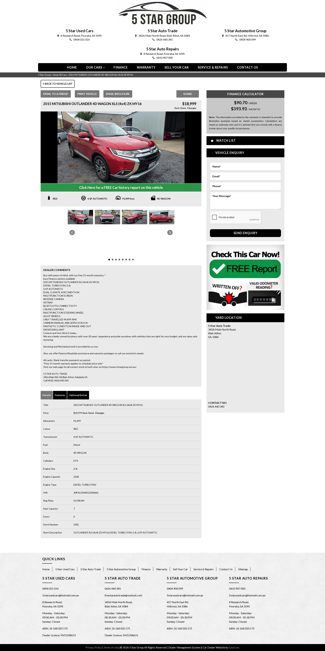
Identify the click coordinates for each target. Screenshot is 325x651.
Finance (121, 67)
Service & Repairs (213, 67)
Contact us (247, 67)
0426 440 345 (164, 39)
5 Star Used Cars (65, 569)
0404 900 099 (247, 39)
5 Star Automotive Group (121, 569)
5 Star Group (44, 74)
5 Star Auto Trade (90, 569)
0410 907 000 (164, 57)
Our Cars (94, 67)
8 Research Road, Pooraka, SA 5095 (81, 35)
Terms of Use (111, 647)
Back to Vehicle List (58, 83)
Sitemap (243, 569)
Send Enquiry (245, 233)
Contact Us (226, 569)
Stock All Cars (60, 74)
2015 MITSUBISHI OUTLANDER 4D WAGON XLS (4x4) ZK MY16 (101, 74)
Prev (72, 232)
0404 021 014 (81, 39)
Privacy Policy (93, 647)
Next (170, 232)
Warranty (146, 67)
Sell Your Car (177, 67)
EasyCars (234, 647)
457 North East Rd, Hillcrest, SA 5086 (247, 35)
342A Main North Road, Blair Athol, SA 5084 (164, 35)
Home (72, 67)
